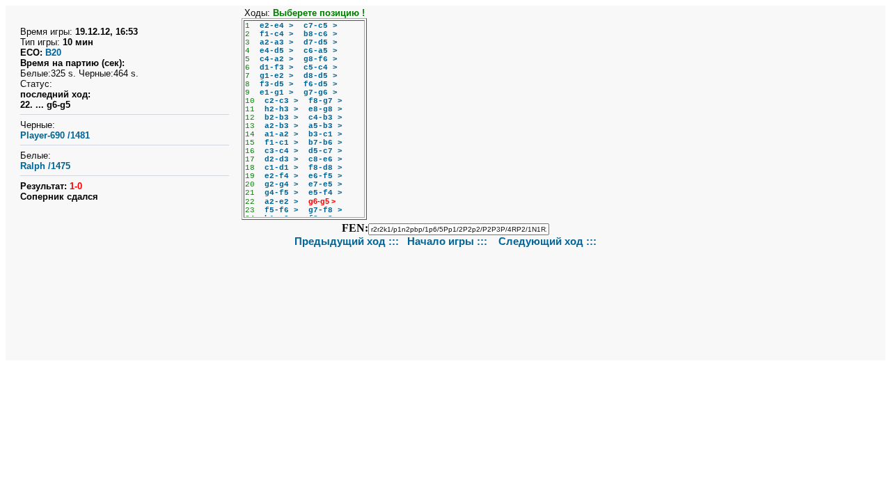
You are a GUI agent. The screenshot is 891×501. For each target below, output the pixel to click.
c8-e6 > (325, 159)
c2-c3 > (282, 101)
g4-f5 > (282, 193)
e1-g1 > (277, 92)
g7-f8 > (325, 210)
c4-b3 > (325, 117)
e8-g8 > (325, 109)
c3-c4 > (282, 151)
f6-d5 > (320, 84)
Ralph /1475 (45, 166)
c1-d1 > (282, 168)
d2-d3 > (282, 159)
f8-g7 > (325, 101)
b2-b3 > (282, 117)
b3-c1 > (325, 134)
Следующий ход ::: (547, 241)
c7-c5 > (320, 26)
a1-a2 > (282, 134)
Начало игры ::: (448, 241)
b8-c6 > (320, 34)
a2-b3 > (282, 126)
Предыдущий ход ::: (346, 241)
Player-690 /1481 (55, 135)
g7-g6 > (320, 92)
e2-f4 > (282, 176)
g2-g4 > (282, 184)
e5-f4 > (325, 193)
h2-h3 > (282, 109)
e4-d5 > (277, 51)
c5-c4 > (320, 67)
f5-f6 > (282, 210)
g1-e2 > (277, 76)
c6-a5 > (320, 51)
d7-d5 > (320, 42)
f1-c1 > (282, 142)
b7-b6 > (325, 142)
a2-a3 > (277, 42)
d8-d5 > (320, 76)
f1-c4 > (277, 34)
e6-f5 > (325, 176)
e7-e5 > (325, 184)
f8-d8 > (325, 168)
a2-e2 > (282, 202)
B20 (53, 52)
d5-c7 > (325, 151)
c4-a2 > (277, 59)
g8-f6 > (320, 59)
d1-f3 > (277, 67)
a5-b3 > (325, 126)
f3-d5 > (277, 84)
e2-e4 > (277, 26)
